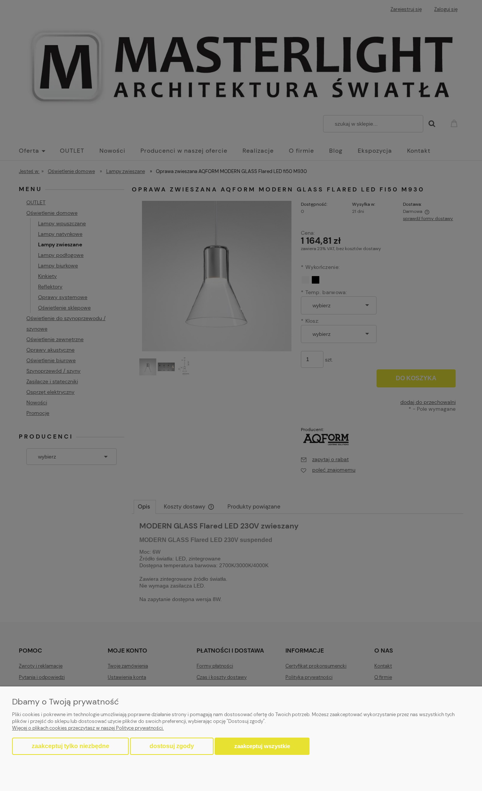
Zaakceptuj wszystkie (262, 746)
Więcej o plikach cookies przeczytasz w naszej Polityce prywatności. (88, 728)
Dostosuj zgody (171, 746)
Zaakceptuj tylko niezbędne (70, 746)
